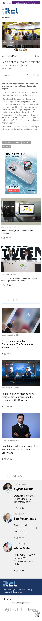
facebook (7, 142)
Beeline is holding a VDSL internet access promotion (17, 232)
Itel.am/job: (6, 17)
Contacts (6, 592)
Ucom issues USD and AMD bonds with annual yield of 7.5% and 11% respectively (19, 280)
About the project (10, 589)
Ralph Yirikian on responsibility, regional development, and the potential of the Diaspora (18, 397)
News (15, 56)
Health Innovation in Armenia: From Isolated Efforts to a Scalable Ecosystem (20, 449)
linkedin (7, 146)
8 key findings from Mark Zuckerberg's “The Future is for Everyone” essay (18, 344)
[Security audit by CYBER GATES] (32, 610)
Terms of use (17, 592)
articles (12, 300)
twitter (17, 142)
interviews (14, 476)
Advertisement (24, 589)
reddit (27, 142)
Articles (16, 335)
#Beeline (6, 75)
